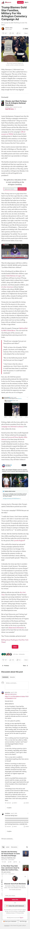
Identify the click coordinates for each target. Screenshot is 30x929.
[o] (15, 251)
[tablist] (8, 677)
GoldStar (7, 813)
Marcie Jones (8, 27)
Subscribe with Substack (16, 906)
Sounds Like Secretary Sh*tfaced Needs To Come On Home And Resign (10, 853)
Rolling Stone (6, 640)
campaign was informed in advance (12, 427)
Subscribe (20, 2)
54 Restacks (22, 654)
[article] (15, 857)
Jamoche (7, 692)
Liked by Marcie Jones (11, 694)
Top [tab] (3, 847)
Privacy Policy (20, 913)
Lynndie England (19, 540)
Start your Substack (10, 921)
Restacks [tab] (12, 677)
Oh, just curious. (6, 872)
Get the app (23, 921)
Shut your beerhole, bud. (8, 858)
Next (24, 665)
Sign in (26, 2)
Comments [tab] (5, 677)
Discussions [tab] (14, 847)
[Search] (27, 847)
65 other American (7, 287)
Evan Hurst (11, 859)
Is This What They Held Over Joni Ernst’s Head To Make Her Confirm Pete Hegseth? (10, 868)
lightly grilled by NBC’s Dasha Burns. (14, 329)
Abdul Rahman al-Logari (13, 276)
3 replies (9, 831)
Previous (6, 665)
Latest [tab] (7, 847)
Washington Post (16, 640)
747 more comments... (7, 838)
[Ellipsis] (27, 692)
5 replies (9, 807)
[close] (25, 876)
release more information (16, 628)
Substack (6, 925)
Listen (26, 28)
